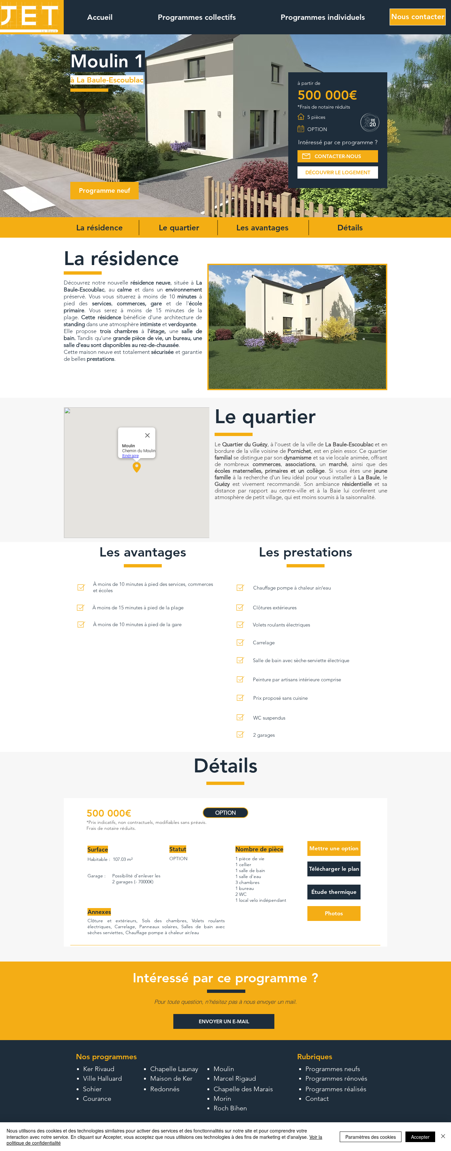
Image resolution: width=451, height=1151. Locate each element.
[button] (196, 17)
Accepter (420, 1137)
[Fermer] (443, 1137)
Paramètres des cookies (370, 1137)
